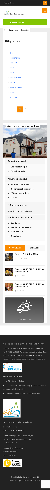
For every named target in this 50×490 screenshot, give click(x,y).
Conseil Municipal (17, 161)
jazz (12, 92)
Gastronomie (16, 87)
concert (13, 62)
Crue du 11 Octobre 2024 (26, 254)
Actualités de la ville (20, 184)
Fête (12, 67)
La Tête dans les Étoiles (15, 381)
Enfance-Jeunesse (17, 205)
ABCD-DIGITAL (35, 480)
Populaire (15, 247)
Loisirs (14, 197)
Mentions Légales (9, 455)
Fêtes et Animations (20, 193)
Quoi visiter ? (17, 232)
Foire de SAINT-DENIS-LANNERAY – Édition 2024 (29, 285)
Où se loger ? (17, 236)
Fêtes (13, 72)
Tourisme (15, 223)
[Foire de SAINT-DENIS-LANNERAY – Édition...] (9, 272)
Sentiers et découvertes (21, 227)
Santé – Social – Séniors (20, 211)
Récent (36, 247)
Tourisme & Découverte (20, 217)
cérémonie (15, 57)
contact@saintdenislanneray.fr (20, 436)
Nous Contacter (17, 22)
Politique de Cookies (10, 451)
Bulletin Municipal (19, 167)
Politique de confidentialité (13, 448)
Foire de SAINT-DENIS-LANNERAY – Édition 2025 (29, 270)
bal (11, 53)
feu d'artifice (15, 77)
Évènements (13, 30)
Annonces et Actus (17, 179)
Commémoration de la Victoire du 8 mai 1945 (23, 393)
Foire (12, 82)
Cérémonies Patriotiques (22, 189)
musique (14, 97)
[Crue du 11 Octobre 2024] (9, 257)
